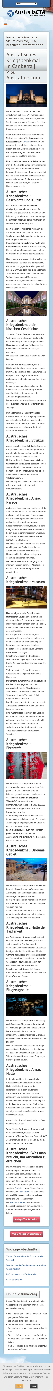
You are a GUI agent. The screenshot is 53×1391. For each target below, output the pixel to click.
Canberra (27, 142)
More (34, 1386)
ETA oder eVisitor (14, 1280)
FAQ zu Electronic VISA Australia (21, 1274)
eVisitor (19, 1188)
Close (19, 1386)
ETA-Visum (24, 1192)
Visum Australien (17, 1202)
